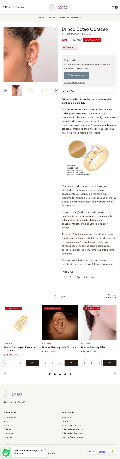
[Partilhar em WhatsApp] (78, 277)
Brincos (51, 18)
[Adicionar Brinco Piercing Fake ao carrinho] (109, 363)
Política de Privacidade (73, 433)
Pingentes (8, 433)
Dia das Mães (10, 417)
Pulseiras (8, 437)
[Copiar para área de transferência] (92, 277)
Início (41, 18)
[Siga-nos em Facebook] (19, 402)
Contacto (66, 421)
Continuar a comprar (74, 82)
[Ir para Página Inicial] (60, 7)
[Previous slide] (6, 90)
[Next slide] (56, 90)
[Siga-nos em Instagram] (15, 402)
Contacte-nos (78, 75)
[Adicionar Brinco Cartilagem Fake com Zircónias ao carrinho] (32, 363)
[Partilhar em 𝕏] (71, 277)
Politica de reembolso (72, 429)
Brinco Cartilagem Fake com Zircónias (20, 349)
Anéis (6, 421)
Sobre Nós (67, 417)
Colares (7, 429)
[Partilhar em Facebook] (64, 277)
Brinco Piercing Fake (93, 347)
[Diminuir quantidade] (6, 363)
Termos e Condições (72, 425)
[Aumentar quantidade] (21, 363)
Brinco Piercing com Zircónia (59, 347)
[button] (49, 374)
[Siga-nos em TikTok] (23, 402)
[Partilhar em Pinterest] (85, 277)
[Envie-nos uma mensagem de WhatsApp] (6, 453)
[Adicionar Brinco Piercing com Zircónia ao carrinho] (71, 363)
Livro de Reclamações (72, 437)
